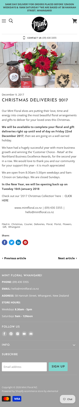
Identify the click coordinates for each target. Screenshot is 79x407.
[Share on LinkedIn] (18, 242)
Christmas (16, 224)
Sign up (58, 366)
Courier (28, 224)
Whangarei (14, 226)
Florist (57, 224)
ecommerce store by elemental (41, 391)
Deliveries (39, 224)
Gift (4, 226)
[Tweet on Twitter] (11, 242)
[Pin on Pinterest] (25, 242)
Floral (49, 224)
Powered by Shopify (13, 391)
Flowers (67, 224)
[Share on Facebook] (4, 242)
